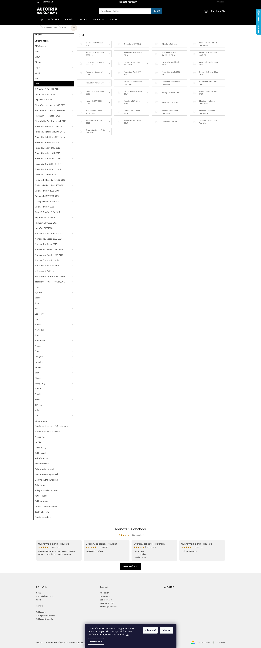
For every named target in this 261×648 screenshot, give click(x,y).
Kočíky (38, 442)
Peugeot (39, 356)
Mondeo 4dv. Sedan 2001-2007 (48, 233)
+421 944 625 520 (107, 603)
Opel (37, 351)
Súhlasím (166, 630)
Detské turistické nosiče (46, 506)
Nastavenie (96, 641)
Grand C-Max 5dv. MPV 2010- (48, 212)
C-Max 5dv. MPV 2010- (45, 94)
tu (127, 634)
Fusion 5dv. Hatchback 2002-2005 (50, 180)
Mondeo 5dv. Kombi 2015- (47, 260)
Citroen (38, 62)
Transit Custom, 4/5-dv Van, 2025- (50, 281)
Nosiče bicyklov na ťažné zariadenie (51, 426)
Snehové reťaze (42, 463)
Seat (37, 372)
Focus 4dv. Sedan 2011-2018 (47, 153)
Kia (36, 308)
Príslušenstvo (41, 458)
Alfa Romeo (40, 46)
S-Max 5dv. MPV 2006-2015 (47, 265)
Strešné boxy (41, 420)
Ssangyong (40, 383)
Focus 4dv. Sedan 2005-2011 (47, 147)
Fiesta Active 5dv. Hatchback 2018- (51, 121)
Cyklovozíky (40, 447)
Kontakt (39, 606)
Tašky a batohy (42, 511)
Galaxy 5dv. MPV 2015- (45, 206)
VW (36, 415)
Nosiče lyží (40, 436)
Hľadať (156, 11)
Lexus (37, 319)
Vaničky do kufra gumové (46, 474)
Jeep (37, 303)
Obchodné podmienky (128, 2)
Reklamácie (41, 612)
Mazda (38, 324)
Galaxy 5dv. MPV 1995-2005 (47, 190)
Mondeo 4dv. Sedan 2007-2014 (48, 238)
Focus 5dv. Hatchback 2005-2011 (50, 131)
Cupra (37, 67)
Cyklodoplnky (41, 501)
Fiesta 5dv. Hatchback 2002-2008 (50, 105)
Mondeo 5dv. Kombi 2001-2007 (49, 249)
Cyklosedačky (41, 453)
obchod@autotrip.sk (108, 607)
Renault (38, 367)
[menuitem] (39, 19)
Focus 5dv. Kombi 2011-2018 (48, 169)
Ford (37, 83)
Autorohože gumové (44, 469)
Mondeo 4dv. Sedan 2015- (46, 244)
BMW (37, 56)
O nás (38, 593)
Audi (37, 51)
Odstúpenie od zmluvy (45, 615)
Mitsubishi (40, 340)
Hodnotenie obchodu (130, 529)
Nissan (38, 345)
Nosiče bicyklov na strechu (47, 431)
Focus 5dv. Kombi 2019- (45, 174)
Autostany (40, 485)
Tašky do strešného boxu (46, 490)
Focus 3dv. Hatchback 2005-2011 (50, 126)
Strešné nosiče (42, 40)
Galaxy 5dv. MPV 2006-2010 (47, 196)
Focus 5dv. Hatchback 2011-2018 (50, 137)
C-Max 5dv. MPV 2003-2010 (47, 89)
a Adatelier (217, 642)
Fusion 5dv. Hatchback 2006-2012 (50, 185)
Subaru (38, 388)
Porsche (39, 362)
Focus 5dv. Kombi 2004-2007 (48, 158)
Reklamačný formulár (44, 619)
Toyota (38, 404)
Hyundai (38, 292)
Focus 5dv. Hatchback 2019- (47, 142)
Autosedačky (41, 495)
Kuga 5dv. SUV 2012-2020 (46, 222)
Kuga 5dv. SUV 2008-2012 (46, 217)
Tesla (37, 399)
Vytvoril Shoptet (203, 642)
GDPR (38, 600)
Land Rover (40, 313)
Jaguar (38, 297)
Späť (73, 28)
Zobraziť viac (130, 566)
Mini (37, 335)
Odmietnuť (150, 630)
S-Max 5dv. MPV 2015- (45, 271)
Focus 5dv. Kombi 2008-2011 (48, 164)
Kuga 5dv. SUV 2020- (44, 228)
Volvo (37, 410)
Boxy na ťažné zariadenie (46, 479)
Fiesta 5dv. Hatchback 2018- (48, 115)
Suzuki (38, 394)
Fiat (37, 78)
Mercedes (39, 329)
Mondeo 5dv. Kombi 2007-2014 (49, 255)
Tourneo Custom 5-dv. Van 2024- (50, 276)
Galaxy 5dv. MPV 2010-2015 (47, 201)
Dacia (37, 72)
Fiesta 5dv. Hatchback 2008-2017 (50, 110)
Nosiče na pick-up (43, 517)
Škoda (38, 378)
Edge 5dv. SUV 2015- (44, 99)
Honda (38, 287)
